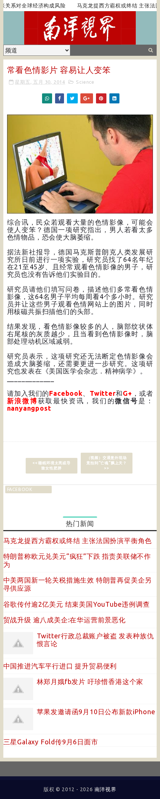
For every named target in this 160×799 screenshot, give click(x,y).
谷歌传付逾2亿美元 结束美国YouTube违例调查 (76, 604)
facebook (19, 489)
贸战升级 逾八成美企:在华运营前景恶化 (64, 619)
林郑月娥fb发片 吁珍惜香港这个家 (90, 681)
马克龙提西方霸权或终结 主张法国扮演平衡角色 (77, 540)
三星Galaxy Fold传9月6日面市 (50, 741)
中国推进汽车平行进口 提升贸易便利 (60, 666)
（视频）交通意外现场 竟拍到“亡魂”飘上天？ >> (106, 463)
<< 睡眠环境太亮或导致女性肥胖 (51, 465)
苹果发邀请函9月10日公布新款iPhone (96, 711)
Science (85, 81)
